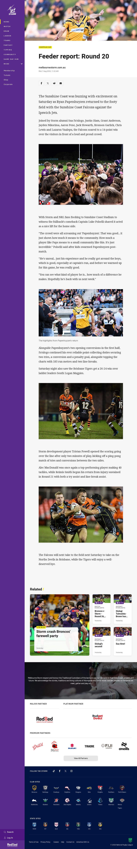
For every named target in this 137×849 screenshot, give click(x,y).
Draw (6, 31)
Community (10, 54)
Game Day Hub (11, 59)
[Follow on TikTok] (54, 771)
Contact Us (70, 842)
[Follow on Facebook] (60, 771)
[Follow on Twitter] (65, 771)
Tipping (8, 50)
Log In (10, 837)
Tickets (7, 75)
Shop (6, 80)
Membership (9, 70)
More (6, 64)
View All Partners (81, 758)
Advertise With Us (82, 842)
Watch (7, 26)
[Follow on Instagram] (71, 771)
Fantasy (8, 45)
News (6, 22)
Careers (56, 842)
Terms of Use (33, 842)
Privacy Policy (45, 842)
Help (62, 842)
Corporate (8, 84)
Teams (7, 40)
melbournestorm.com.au (52, 67)
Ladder (7, 36)
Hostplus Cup (45, 47)
